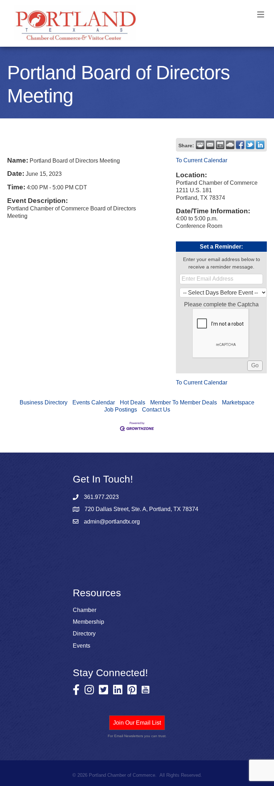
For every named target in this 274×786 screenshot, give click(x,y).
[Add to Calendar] (220, 145)
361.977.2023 (101, 497)
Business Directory (43, 402)
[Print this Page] (200, 145)
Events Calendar (93, 402)
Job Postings (120, 410)
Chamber (84, 610)
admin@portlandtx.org (112, 522)
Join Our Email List (137, 723)
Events (81, 646)
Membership (88, 622)
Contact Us (156, 410)
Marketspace (238, 402)
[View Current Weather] (230, 145)
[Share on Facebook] (240, 145)
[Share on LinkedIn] (260, 145)
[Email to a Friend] (210, 145)
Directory (84, 634)
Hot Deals (132, 402)
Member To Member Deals (183, 402)
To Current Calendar (201, 160)
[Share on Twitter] (250, 145)
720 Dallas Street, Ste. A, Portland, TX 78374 (141, 509)
